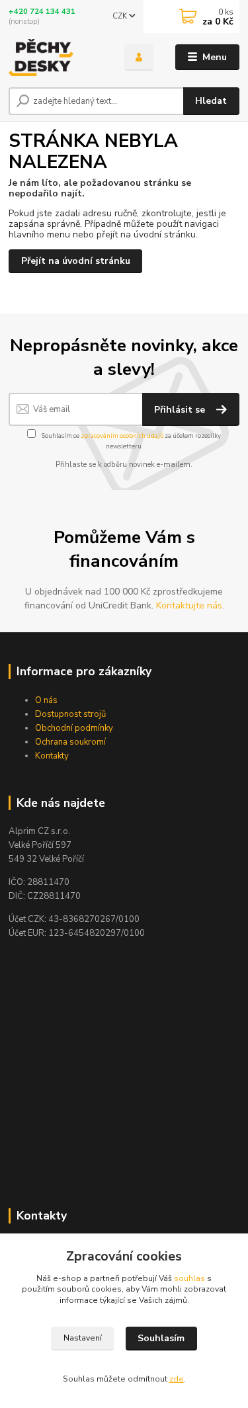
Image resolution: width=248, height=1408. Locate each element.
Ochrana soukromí (70, 742)
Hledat (211, 101)
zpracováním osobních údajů (122, 435)
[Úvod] (56, 57)
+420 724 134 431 (42, 12)
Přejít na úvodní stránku (75, 261)
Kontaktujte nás (189, 605)
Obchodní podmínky (74, 728)
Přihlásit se (181, 409)
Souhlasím (161, 1338)
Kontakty (52, 756)
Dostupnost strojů (70, 714)
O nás (46, 700)
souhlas (189, 1278)
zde (176, 1379)
